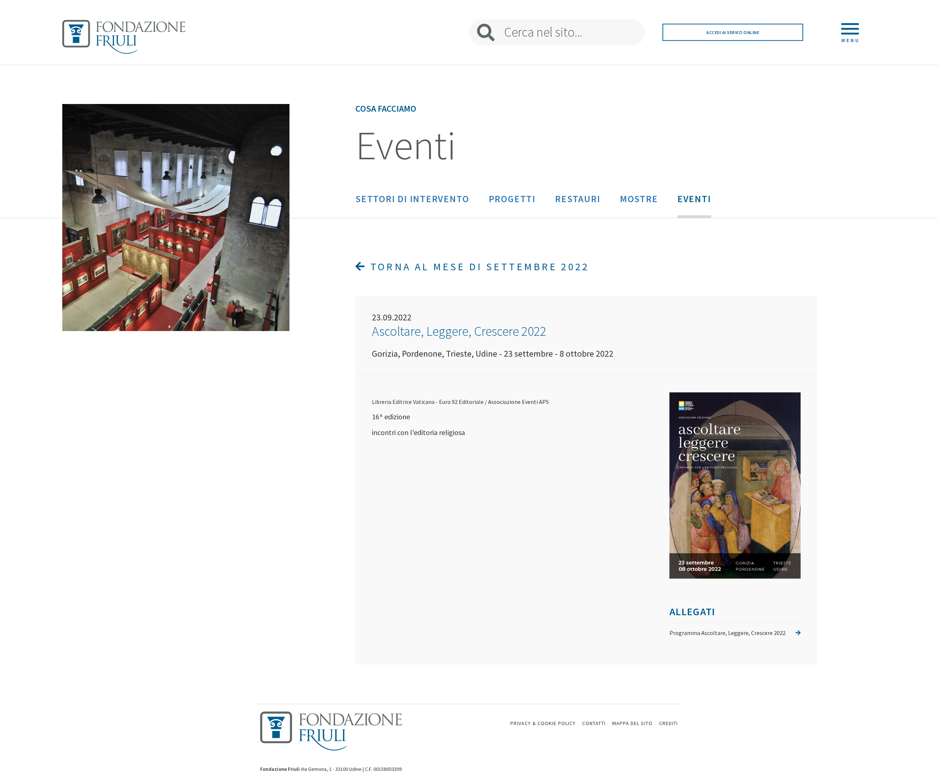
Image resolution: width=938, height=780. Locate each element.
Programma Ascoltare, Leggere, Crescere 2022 (727, 632)
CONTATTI (594, 723)
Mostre (639, 199)
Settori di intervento (412, 199)
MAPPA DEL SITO (632, 723)
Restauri (577, 199)
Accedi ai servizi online (732, 32)
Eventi (694, 199)
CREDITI (668, 723)
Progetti (512, 199)
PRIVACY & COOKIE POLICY (543, 723)
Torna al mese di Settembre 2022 (477, 266)
